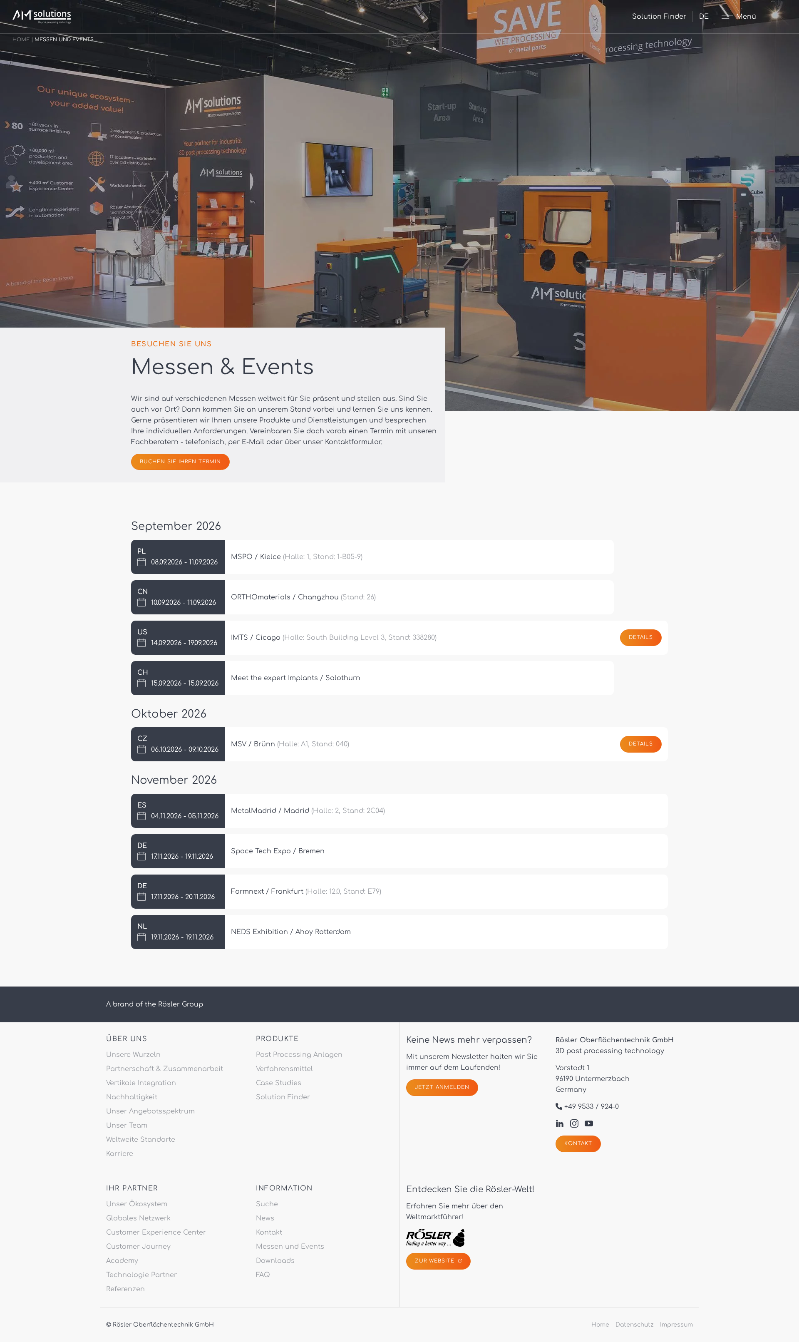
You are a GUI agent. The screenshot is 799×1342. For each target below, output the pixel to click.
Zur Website (436, 1261)
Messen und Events (290, 1246)
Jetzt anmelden (442, 1087)
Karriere (119, 1154)
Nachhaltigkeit (131, 1097)
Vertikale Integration (141, 1083)
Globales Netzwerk (138, 1218)
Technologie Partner (141, 1275)
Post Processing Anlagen (299, 1055)
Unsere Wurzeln (133, 1055)
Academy (122, 1261)
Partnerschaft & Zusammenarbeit (164, 1069)
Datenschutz (634, 1325)
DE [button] (704, 16)
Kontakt (578, 1143)
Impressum (676, 1325)
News (265, 1218)
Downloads (275, 1261)
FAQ (263, 1275)
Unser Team (126, 1125)
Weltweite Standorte (140, 1139)
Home (21, 39)
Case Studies (278, 1083)
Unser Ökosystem (136, 1204)
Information (284, 1188)
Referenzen (125, 1289)
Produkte (277, 1039)
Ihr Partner (132, 1188)
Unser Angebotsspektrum (150, 1111)
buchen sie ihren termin (180, 462)
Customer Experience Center (156, 1232)
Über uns (126, 1039)
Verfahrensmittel (284, 1069)
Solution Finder (659, 16)
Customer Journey (138, 1246)
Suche (267, 1204)
